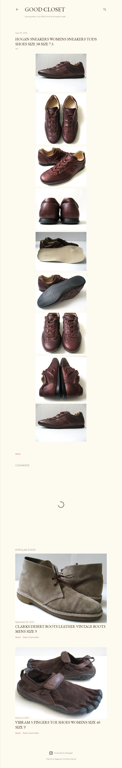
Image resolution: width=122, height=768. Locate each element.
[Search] (105, 9)
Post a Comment (31, 637)
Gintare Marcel (69, 759)
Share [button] (17, 454)
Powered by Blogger (63, 753)
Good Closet (45, 9)
